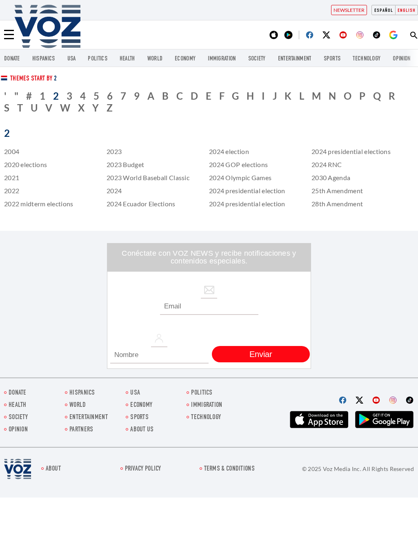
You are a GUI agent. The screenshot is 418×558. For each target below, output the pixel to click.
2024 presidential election (247, 190)
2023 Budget (125, 164)
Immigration (222, 59)
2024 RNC (326, 164)
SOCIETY (257, 59)
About (53, 469)
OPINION (401, 59)
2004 (11, 151)
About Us (141, 429)
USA (71, 59)
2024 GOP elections (238, 164)
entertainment (294, 59)
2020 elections (25, 164)
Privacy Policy (143, 469)
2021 (11, 177)
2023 (114, 151)
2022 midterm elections (38, 204)
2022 (11, 190)
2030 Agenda (330, 177)
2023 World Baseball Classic (148, 177)
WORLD (155, 59)
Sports (332, 59)
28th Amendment (337, 204)
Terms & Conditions (229, 469)
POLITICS (97, 59)
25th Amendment (337, 190)
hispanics (43, 59)
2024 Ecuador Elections (141, 204)
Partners (81, 429)
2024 (114, 190)
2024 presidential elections (351, 151)
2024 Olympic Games (240, 177)
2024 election (229, 151)
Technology (366, 59)
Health (127, 59)
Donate (12, 59)
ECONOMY (185, 59)
